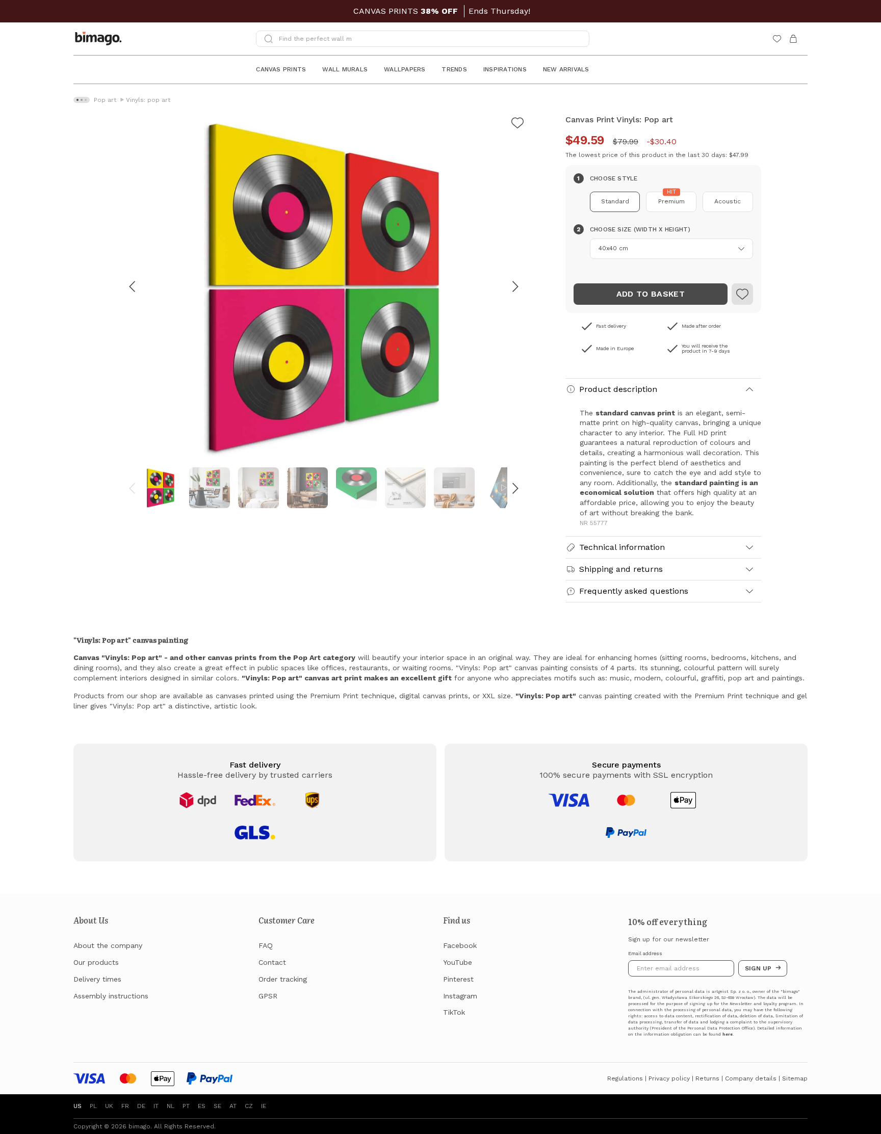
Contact (272, 962)
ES (201, 1106)
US (77, 1106)
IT (156, 1106)
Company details (750, 1078)
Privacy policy (669, 1078)
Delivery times (97, 979)
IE (263, 1106)
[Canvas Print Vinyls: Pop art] (517, 124)
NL (170, 1106)
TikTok (454, 1012)
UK (109, 1106)
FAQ (265, 945)
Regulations (625, 1078)
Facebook (460, 945)
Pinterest (458, 979)
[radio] (615, 202)
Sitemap (795, 1078)
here (727, 1034)
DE (141, 1106)
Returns (707, 1078)
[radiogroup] (663, 202)
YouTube (457, 962)
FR (125, 1106)
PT (186, 1106)
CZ (249, 1106)
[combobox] (671, 249)
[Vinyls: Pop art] (742, 294)
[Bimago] (100, 38)
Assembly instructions (110, 996)
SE (217, 1106)
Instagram (460, 996)
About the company (107, 945)
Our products (96, 962)
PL (93, 1106)
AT (233, 1106)
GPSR (267, 996)
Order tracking (282, 979)
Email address (645, 953)
